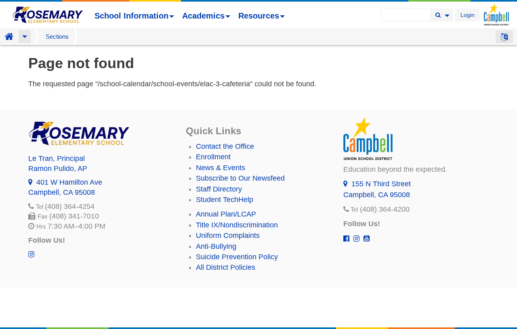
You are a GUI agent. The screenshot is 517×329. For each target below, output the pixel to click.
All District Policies (225, 267)
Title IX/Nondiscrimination (237, 225)
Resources (258, 15)
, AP (57, 168)
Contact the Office (225, 146)
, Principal (56, 158)
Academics (203, 15)
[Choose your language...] (504, 36)
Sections (57, 36)
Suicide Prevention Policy (237, 257)
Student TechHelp (224, 200)
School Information (131, 15)
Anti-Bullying (216, 246)
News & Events (220, 168)
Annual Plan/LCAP (226, 214)
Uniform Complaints (228, 235)
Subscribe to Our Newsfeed (240, 178)
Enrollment (213, 157)
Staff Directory (219, 189)
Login (467, 15)
